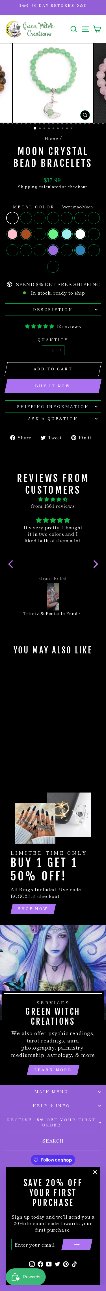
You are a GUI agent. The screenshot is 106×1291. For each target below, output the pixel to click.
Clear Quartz (80, 234)
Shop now (33, 908)
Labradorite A (66, 218)
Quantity (53, 339)
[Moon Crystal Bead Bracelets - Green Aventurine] (10, 747)
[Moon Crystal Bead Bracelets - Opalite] (16, 747)
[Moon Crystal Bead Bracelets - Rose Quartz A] (16, 752)
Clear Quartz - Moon (26, 218)
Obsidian (39, 234)
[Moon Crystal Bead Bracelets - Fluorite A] (36, 747)
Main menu (51, 1091)
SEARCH (53, 1140)
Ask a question (53, 418)
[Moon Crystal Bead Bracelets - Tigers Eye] (29, 741)
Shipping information (53, 406)
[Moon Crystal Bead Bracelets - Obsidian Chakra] (29, 747)
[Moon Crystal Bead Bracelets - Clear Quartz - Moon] (16, 736)
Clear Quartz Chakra (93, 250)
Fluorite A (12, 250)
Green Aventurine (53, 234)
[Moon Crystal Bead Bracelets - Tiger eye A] (16, 741)
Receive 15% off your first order (51, 1122)
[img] (53, 499)
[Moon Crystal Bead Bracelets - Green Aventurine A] (10, 741)
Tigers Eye (26, 234)
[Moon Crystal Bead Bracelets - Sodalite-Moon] (23, 736)
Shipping (28, 186)
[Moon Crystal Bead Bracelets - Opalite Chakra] (29, 752)
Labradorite (80, 250)
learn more (53, 1069)
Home (51, 138)
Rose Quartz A (39, 250)
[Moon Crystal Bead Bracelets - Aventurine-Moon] (10, 736)
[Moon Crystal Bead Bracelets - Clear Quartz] (23, 747)
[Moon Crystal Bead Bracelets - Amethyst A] (10, 752)
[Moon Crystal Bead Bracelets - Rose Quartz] (23, 741)
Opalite (66, 234)
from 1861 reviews (53, 505)
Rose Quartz (12, 234)
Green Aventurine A (80, 218)
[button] (12, 564)
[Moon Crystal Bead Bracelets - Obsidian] (36, 741)
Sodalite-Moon (39, 218)
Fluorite (53, 266)
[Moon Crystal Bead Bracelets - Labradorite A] (36, 736)
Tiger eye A (93, 218)
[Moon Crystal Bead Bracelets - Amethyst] (23, 752)
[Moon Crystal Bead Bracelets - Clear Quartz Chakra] (20, 757)
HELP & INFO (52, 1105)
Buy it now (53, 385)
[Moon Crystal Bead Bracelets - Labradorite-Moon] (29, 736)
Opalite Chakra (66, 250)
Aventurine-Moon (12, 218)
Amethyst (53, 250)
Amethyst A (26, 250)
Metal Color (53, 207)
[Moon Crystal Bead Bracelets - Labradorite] (36, 752)
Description (53, 309)
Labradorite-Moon (53, 218)
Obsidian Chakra (93, 234)
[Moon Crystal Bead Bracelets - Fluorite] (26, 757)
